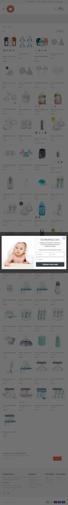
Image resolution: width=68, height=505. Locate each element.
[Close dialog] (64, 237)
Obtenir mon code (50, 264)
